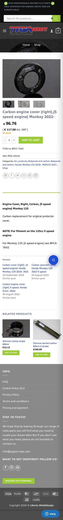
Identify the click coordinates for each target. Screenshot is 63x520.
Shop (37, 44)
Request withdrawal (18, 481)
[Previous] (8, 78)
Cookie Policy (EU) (14, 388)
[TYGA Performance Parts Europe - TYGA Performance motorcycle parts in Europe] (28, 31)
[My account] (51, 31)
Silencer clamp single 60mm (14, 342)
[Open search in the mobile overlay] (32, 18)
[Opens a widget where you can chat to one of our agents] (50, 514)
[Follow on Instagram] (11, 468)
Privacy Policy (11, 394)
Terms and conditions (16, 401)
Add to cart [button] (11, 353)
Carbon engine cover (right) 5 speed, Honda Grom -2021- (15, 287)
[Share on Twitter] (17, 175)
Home (26, 44)
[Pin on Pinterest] (30, 175)
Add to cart (31, 140)
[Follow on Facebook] (5, 468)
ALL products (20, 161)
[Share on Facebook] (11, 175)
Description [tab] (10, 195)
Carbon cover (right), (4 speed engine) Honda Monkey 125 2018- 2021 (16, 268)
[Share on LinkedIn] (36, 175)
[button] (5, 31)
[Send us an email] (17, 468)
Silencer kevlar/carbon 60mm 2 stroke (45, 345)
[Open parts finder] (53, 260)
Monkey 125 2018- (31, 164)
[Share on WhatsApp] (5, 175)
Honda (18, 164)
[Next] (55, 78)
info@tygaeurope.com (16, 451)
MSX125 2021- (49, 164)
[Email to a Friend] (24, 175)
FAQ (5, 381)
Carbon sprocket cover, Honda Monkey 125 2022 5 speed (44, 268)
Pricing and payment (15, 407)
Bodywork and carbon (39, 161)
